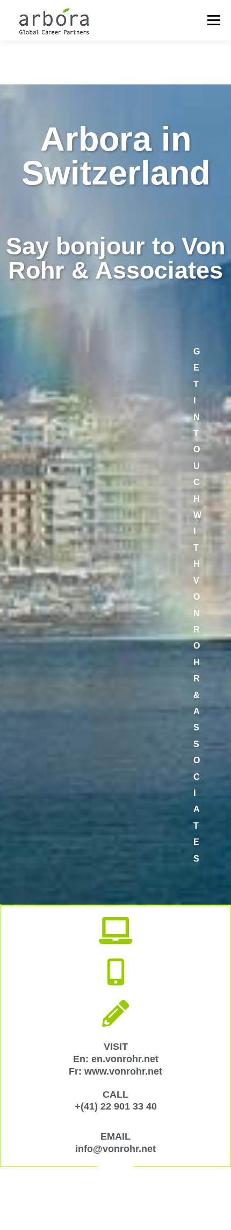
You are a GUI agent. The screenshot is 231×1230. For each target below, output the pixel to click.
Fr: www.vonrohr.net (115, 1071)
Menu (213, 20)
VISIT (116, 1046)
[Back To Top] (116, 1167)
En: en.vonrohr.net (115, 1059)
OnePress (204, 1192)
